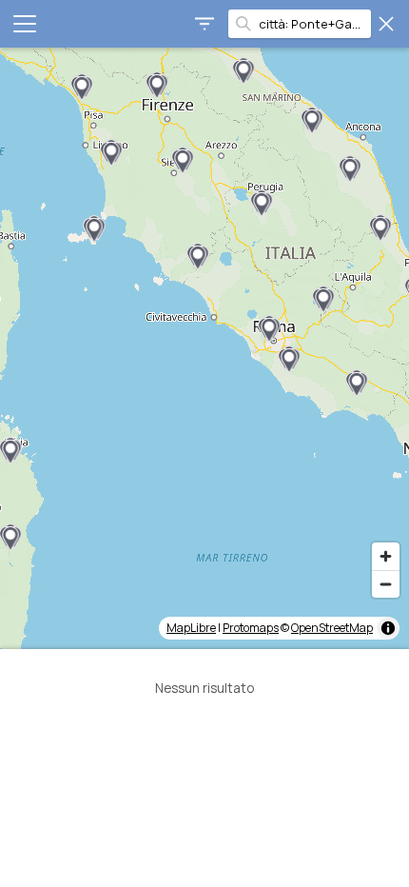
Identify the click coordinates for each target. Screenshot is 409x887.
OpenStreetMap (332, 628)
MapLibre (191, 628)
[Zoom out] (385, 584)
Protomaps (251, 628)
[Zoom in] (385, 556)
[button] (94, 229)
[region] (204, 348)
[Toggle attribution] (388, 628)
